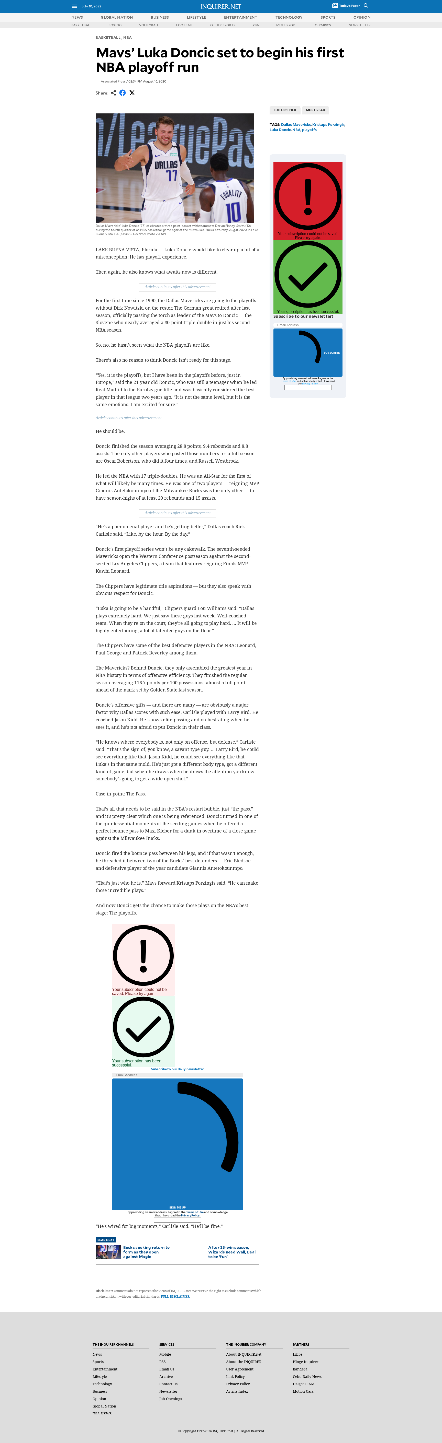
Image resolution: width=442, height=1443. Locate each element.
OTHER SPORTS (222, 25)
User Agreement (239, 1369)
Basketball (108, 37)
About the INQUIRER (243, 1361)
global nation (117, 17)
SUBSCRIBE (332, 353)
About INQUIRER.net (243, 1354)
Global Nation (104, 1406)
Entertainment (105, 1369)
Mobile (165, 1354)
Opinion (99, 1398)
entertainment (241, 17)
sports (328, 17)
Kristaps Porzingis (328, 124)
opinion (362, 17)
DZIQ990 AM (303, 1383)
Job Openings (170, 1398)
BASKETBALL (81, 25)
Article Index (237, 1391)
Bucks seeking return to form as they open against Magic (146, 1252)
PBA (256, 25)
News (77, 17)
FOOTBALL (184, 25)
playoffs (309, 129)
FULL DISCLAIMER (175, 1296)
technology (289, 17)
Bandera (300, 1369)
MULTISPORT (286, 25)
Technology (102, 1383)
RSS (162, 1361)
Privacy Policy (190, 1215)
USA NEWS (102, 1413)
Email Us (166, 1369)
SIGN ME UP (177, 1207)
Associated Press (113, 81)
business (160, 17)
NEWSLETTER (360, 25)
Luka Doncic (280, 129)
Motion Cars (303, 1391)
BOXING (114, 25)
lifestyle (196, 17)
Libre (297, 1354)
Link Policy (235, 1376)
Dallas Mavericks (296, 124)
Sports (98, 1361)
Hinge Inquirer (305, 1361)
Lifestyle (100, 1376)
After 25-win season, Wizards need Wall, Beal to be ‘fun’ (232, 1252)
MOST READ (315, 110)
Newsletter (168, 1391)
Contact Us (168, 1383)
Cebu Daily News (307, 1376)
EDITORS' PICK (285, 110)
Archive (166, 1376)
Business (100, 1391)
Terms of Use (195, 1212)
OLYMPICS (323, 25)
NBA (127, 37)
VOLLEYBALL (149, 25)
